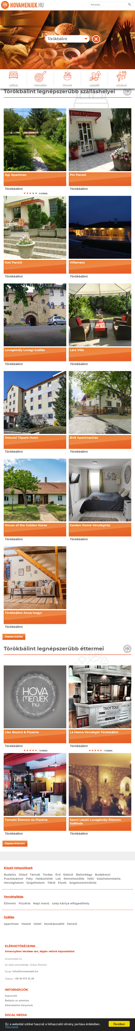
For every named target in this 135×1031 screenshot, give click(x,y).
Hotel (37, 924)
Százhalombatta (109, 878)
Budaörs (10, 874)
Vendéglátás (13, 896)
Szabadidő (94, 85)
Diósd (23, 874)
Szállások (13, 85)
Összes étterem (15, 843)
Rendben (119, 1024)
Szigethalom (35, 882)
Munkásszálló (54, 924)
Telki (90, 878)
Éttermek (67, 85)
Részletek (11, 1027)
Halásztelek (44, 878)
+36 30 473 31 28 (24, 978)
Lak (58, 878)
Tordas (48, 874)
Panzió (72, 924)
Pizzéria (24, 903)
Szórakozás (121, 85)
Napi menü (41, 903)
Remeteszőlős (74, 878)
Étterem (10, 903)
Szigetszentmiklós (83, 882)
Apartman (11, 924)
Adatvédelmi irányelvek (19, 1005)
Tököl (51, 882)
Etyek (62, 882)
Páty (29, 878)
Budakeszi (102, 874)
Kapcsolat (11, 995)
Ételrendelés (40, 85)
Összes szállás (14, 637)
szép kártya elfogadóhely (70, 903)
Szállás (9, 917)
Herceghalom (14, 882)
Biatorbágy (84, 874)
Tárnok (35, 874)
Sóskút (68, 874)
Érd (57, 874)
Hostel (26, 924)
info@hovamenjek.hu (25, 971)
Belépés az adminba (17, 1000)
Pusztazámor (13, 878)
